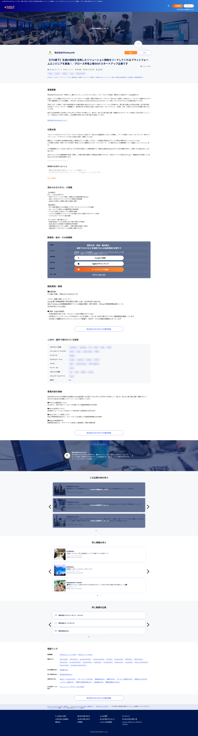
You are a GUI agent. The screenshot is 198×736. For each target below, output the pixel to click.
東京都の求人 (64, 670)
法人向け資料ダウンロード (107, 719)
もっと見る (51, 178)
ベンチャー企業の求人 (67, 682)
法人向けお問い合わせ (84, 719)
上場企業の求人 (99, 682)
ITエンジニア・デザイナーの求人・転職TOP (57, 706)
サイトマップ (126, 716)
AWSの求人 (129, 659)
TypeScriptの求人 (99, 659)
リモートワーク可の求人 (85, 679)
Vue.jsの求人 (74, 659)
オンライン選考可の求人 (125, 679)
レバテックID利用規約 (86, 252)
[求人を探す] (169, 6)
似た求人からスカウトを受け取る (99, 329)
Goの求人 (109, 659)
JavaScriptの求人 (85, 659)
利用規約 (76, 252)
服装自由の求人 (100, 679)
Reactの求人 (64, 659)
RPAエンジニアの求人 (85, 655)
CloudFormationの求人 (78, 665)
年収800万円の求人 (66, 674)
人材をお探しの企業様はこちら (185, 9)
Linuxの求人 (129, 662)
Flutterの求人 (64, 665)
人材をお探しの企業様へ (62, 719)
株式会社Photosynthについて (57, 120)
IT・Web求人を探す (60, 716)
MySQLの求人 (138, 659)
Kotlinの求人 (119, 662)
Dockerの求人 (119, 659)
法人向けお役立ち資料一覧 (129, 719)
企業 (144, 53)
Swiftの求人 (98, 662)
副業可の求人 (111, 679)
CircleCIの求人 (108, 662)
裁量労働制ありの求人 (112, 682)
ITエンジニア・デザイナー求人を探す (72, 687)
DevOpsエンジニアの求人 (68, 655)
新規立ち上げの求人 (140, 679)
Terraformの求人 (75, 662)
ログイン (188, 6)
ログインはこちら (99, 274)
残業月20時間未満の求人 (84, 682)
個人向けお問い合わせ (84, 716)
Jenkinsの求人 (87, 662)
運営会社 (57, 722)
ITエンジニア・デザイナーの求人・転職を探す (82, 706)
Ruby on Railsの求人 (141, 662)
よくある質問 (103, 716)
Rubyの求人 (64, 662)
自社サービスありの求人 (68, 679)
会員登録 (177, 6)
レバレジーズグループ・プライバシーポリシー (107, 252)
